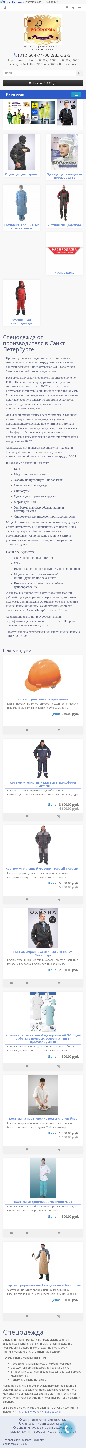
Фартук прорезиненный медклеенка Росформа (43, 1285)
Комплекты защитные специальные (21, 226)
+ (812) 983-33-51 (51, 1411)
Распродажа (64, 272)
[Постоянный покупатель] (7, 8)
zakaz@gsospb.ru (56, 1423)
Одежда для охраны (21, 174)
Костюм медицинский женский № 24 (43, 1202)
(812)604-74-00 (34, 55)
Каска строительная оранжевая (43, 699)
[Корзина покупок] (73, 8)
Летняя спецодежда (64, 225)
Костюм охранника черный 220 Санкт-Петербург (43, 953)
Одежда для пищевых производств (65, 175)
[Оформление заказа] (79, 8)
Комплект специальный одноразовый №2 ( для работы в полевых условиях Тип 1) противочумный (43, 1038)
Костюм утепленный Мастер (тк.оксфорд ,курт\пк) (43, 784)
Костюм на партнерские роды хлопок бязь (43, 1118)
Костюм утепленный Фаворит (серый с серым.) (43, 868)
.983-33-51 (62, 55)
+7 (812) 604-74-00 (25, 1411)
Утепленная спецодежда (21, 321)
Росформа (38, 1440)
